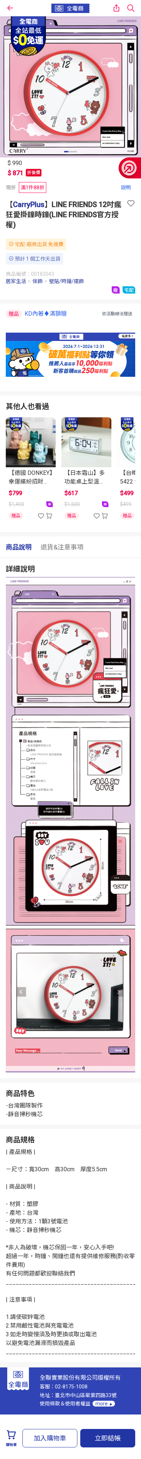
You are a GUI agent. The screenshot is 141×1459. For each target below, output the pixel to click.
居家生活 (16, 281)
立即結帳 (108, 1438)
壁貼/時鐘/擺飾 (66, 281)
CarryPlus (28, 204)
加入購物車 (50, 1438)
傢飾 (38, 281)
